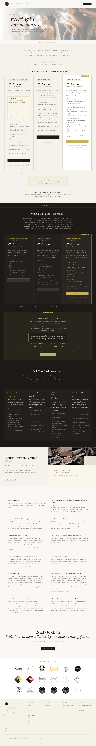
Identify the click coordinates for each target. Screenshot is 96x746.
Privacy (35, 738)
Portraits (48, 5)
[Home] (36, 2)
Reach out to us (34, 505)
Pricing (62, 5)
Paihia (49, 199)
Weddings (49, 3)
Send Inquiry (82, 710)
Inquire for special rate (48, 354)
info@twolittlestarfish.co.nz (85, 705)
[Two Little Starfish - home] (16, 4)
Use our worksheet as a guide (61, 591)
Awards (30, 710)
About (41, 3)
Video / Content (61, 3)
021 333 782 (81, 708)
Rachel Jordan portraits (67, 705)
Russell (55, 199)
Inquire (87, 3)
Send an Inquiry (48, 648)
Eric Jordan (16, 741)
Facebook (47, 708)
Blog (56, 5)
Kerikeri (47, 62)
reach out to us (45, 64)
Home (29, 705)
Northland (61, 62)
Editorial (72, 3)
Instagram (47, 705)
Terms (40, 738)
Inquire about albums (10, 479)
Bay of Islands (54, 62)
